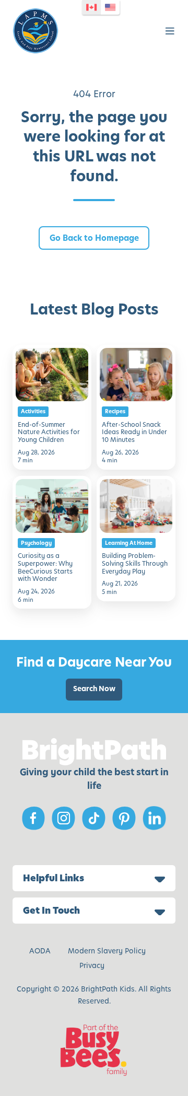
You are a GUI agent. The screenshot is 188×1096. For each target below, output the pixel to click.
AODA (40, 951)
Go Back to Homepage (94, 237)
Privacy (91, 966)
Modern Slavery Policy (107, 951)
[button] (170, 31)
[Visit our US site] (110, 7)
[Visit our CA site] (91, 7)
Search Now (94, 689)
